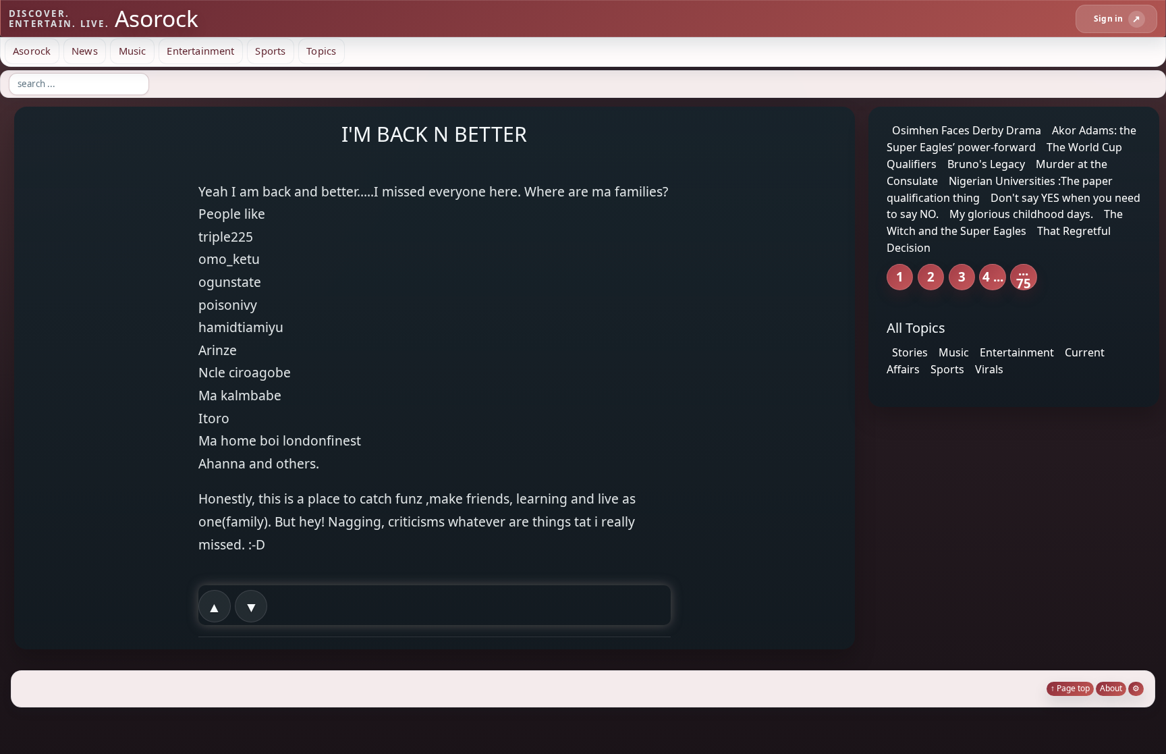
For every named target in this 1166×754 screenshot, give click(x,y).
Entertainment (200, 50)
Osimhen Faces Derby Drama (966, 130)
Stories (910, 352)
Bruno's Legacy (986, 164)
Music (132, 50)
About (1111, 688)
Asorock (32, 50)
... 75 (1023, 277)
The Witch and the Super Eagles (1005, 222)
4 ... (992, 276)
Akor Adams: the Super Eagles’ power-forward (1011, 139)
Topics (321, 50)
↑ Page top (1070, 688)
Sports (270, 50)
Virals (989, 369)
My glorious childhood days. (1021, 214)
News (85, 50)
